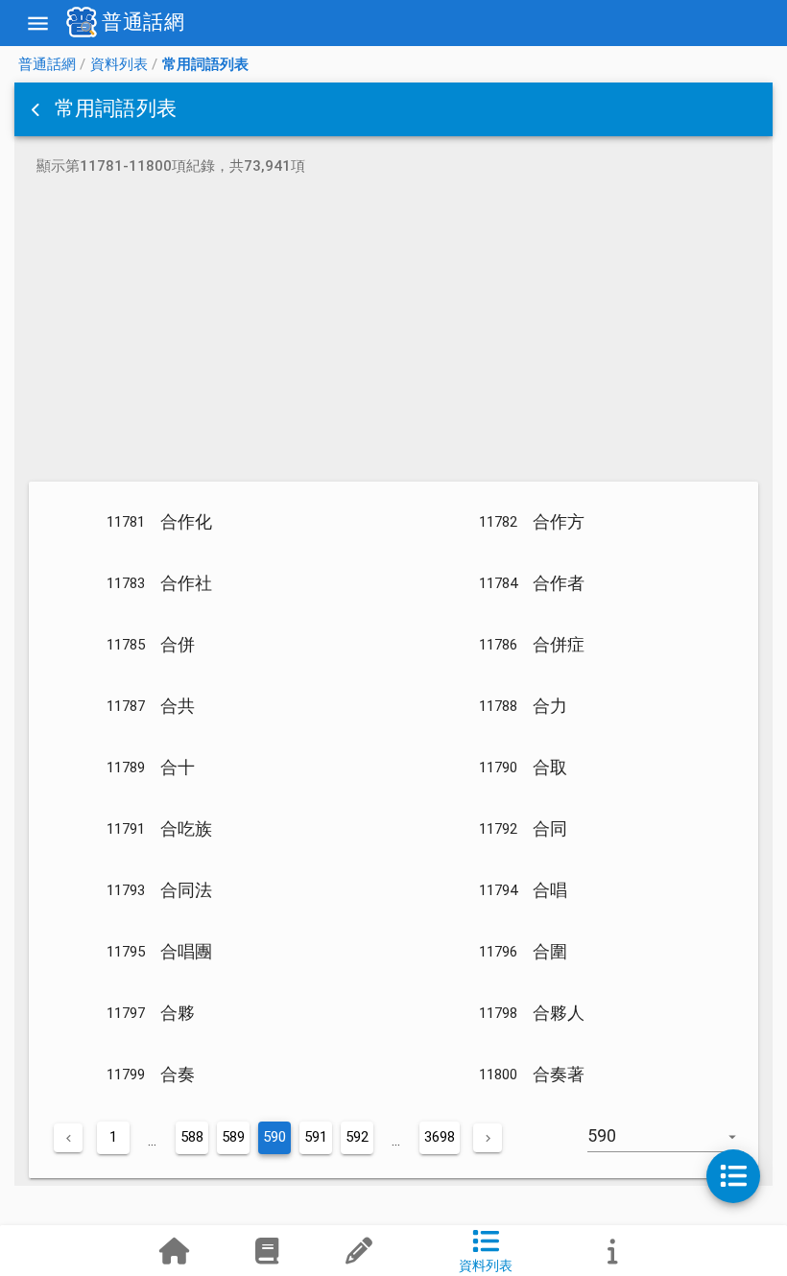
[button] (37, 109)
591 (315, 1137)
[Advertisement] (393, 332)
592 (357, 1137)
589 (233, 1137)
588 (191, 1137)
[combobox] (672, 1145)
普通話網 (47, 64)
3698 (439, 1137)
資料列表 (119, 64)
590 (274, 1137)
